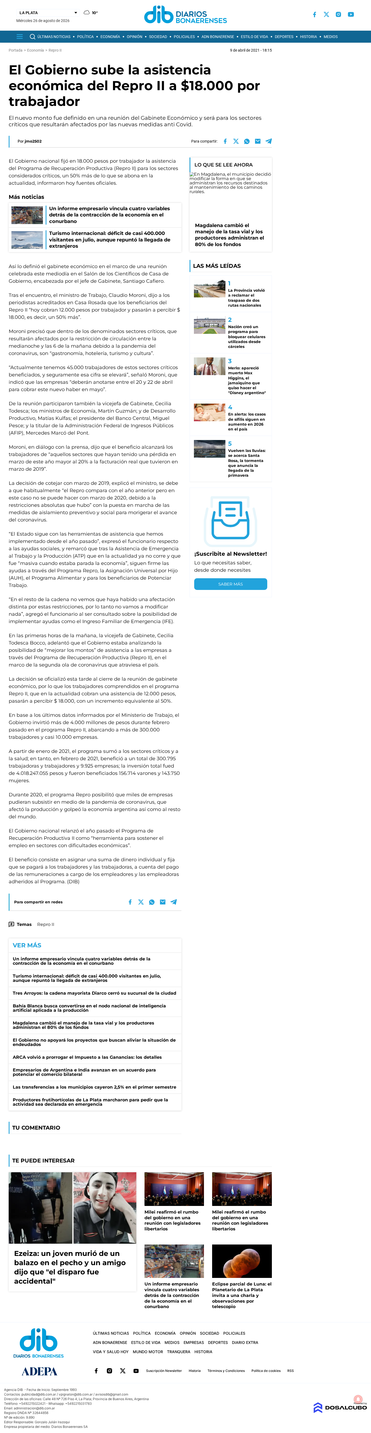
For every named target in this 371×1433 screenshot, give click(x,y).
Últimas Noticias (53, 36)
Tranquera (178, 1351)
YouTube (136, 1371)
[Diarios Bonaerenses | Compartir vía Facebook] (225, 141)
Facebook (96, 1371)
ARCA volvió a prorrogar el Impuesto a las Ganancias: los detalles (87, 1057)
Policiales (184, 36)
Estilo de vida (254, 36)
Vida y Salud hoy (111, 1351)
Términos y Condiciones (226, 1371)
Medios (331, 36)
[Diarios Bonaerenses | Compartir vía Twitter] (236, 141)
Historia (308, 36)
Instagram (109, 1371)
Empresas (194, 1342)
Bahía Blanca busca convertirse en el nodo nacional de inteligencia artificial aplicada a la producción (89, 1008)
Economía (110, 36)
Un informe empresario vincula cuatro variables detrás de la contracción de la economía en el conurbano (81, 961)
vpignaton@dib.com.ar (76, 1394)
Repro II (45, 924)
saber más (230, 584)
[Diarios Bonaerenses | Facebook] (314, 14)
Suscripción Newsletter (164, 1371)
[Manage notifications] (358, 1399)
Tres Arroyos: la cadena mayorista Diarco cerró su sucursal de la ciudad (94, 993)
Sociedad (158, 36)
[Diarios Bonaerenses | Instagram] (338, 14)
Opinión (134, 36)
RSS (290, 1371)
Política (85, 36)
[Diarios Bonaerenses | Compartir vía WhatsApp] (247, 141)
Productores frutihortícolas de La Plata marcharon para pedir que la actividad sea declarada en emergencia (90, 1102)
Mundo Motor (148, 1351)
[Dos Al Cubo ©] (340, 1411)
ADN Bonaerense (218, 36)
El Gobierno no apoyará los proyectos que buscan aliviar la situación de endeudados (94, 1042)
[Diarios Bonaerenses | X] (326, 14)
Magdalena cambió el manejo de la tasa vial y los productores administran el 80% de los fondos (83, 1025)
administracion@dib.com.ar (34, 1408)
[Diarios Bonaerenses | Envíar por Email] (257, 141)
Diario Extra (245, 1342)
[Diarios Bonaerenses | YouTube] (351, 14)
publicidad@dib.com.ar (38, 1394)
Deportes (284, 36)
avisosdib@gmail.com (111, 1394)
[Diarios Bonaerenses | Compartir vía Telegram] (268, 141)
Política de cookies (266, 1371)
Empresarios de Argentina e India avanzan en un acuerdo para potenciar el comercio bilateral (84, 1072)
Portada (16, 50)
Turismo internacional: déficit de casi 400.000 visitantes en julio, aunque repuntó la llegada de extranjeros (87, 978)
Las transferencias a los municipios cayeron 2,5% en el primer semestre (94, 1087)
